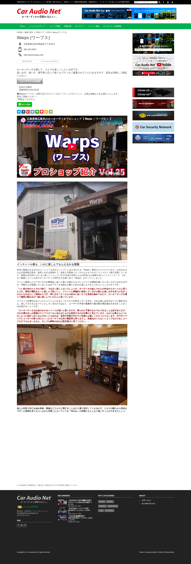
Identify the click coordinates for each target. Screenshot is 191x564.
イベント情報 (93, 26)
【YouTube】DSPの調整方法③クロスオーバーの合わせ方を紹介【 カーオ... (80, 502)
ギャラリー (79, 26)
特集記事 (67, 26)
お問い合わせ (146, 500)
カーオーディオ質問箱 (112, 26)
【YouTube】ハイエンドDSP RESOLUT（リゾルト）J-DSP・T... (79, 510)
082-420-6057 (30, 49)
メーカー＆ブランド (37, 26)
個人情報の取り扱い (149, 503)
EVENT (110, 501)
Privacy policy (169, 552)
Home (22, 26)
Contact (160, 552)
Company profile (151, 552)
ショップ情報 (54, 26)
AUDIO (101, 501)
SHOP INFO (112, 506)
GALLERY (109, 510)
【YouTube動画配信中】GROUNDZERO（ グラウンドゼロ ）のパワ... (80, 518)
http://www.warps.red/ (33, 55)
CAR (101, 510)
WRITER (102, 506)
